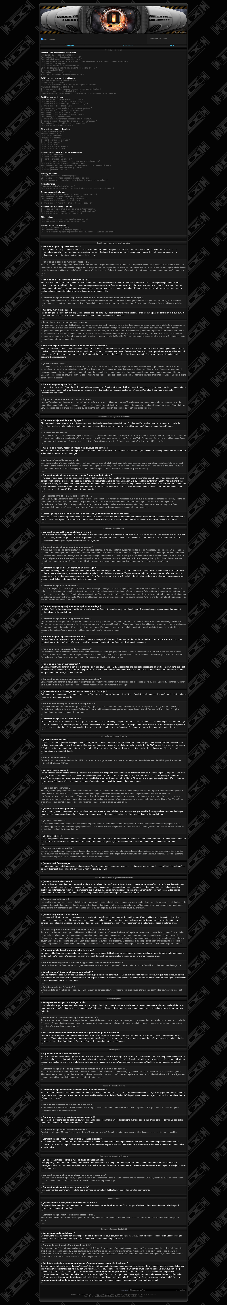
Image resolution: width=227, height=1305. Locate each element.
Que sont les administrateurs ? (54, 155)
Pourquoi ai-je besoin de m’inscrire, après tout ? (61, 57)
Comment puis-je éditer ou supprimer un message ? (63, 101)
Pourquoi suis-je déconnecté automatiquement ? (61, 59)
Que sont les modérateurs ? (52, 157)
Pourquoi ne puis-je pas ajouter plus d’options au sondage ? (66, 108)
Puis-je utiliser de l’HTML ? (52, 133)
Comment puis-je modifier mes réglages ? (58, 80)
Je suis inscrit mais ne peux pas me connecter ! (60, 66)
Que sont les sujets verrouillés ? (54, 146)
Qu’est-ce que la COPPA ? (52, 70)
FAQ (172, 45)
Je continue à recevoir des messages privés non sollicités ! (65, 178)
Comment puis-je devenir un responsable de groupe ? (63, 163)
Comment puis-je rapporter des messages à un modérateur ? (66, 119)
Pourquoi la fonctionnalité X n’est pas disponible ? (62, 230)
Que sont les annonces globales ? (55, 140)
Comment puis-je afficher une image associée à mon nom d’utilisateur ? (71, 89)
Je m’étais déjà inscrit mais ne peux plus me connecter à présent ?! (69, 68)
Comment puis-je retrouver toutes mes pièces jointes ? (64, 221)
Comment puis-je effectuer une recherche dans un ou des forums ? (69, 194)
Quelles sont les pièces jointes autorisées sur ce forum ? (64, 219)
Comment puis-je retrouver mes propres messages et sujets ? (66, 203)
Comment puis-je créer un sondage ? (56, 106)
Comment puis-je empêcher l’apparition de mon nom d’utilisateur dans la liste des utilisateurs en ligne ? (84, 61)
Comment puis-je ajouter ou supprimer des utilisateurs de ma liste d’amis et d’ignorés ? (77, 188)
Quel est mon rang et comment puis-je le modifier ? (62, 91)
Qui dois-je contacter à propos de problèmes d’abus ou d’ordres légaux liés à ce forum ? (78, 232)
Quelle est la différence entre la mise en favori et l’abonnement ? (68, 209)
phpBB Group (131, 1236)
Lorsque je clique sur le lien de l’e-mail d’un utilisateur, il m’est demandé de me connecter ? (79, 93)
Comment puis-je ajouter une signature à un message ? (64, 104)
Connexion (69, 45)
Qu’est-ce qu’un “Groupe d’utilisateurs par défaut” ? (62, 168)
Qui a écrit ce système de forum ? (55, 227)
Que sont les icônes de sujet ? (53, 149)
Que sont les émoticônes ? (52, 136)
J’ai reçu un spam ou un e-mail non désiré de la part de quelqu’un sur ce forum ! (74, 180)
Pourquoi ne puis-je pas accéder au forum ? (59, 112)
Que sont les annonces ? (51, 142)
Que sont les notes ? (49, 144)
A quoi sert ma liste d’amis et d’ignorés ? (58, 186)
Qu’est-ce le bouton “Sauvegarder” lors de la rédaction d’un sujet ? (69, 121)
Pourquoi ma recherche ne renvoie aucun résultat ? (62, 196)
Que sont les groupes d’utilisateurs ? (56, 159)
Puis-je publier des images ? (53, 138)
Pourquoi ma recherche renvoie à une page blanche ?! (64, 199)
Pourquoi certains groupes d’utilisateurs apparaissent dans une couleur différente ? (76, 165)
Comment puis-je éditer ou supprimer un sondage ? (62, 110)
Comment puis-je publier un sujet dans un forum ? (62, 99)
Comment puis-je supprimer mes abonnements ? (61, 213)
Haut (42, 258)
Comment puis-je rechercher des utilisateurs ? (60, 201)
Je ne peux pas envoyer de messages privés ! (60, 176)
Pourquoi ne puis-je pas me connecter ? (58, 55)
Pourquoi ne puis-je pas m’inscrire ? (56, 72)
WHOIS (98, 1269)
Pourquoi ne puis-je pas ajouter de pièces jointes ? (62, 114)
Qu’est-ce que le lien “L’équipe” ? (55, 170)
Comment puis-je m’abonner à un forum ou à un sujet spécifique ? (68, 211)
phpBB (82, 1294)
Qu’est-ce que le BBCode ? (52, 131)
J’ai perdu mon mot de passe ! (53, 64)
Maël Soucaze (138, 1294)
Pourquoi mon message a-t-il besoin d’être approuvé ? (64, 123)
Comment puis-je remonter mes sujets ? (57, 125)
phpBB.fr (153, 1294)
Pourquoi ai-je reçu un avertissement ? (57, 117)
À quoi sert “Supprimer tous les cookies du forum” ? (62, 74)
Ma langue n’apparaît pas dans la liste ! (57, 87)
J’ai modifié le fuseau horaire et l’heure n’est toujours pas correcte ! (69, 85)
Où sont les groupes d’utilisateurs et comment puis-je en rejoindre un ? (70, 161)
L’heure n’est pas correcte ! (52, 82)
